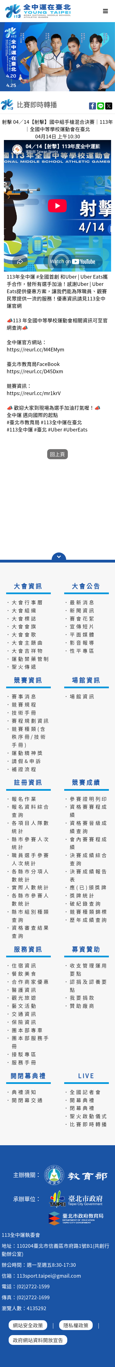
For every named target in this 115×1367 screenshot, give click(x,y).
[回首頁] (38, 6)
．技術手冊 (21, 712)
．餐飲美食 (21, 973)
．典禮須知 (21, 1091)
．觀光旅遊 (21, 997)
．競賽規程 (21, 704)
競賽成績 (86, 782)
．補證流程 (21, 769)
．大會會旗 (21, 626)
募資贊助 (86, 949)
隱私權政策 (75, 1325)
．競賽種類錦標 (86, 911)
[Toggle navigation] (105, 11)
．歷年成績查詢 (86, 919)
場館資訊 (86, 680)
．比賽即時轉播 (86, 1124)
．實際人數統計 (28, 887)
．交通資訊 (21, 1013)
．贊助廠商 (79, 1005)
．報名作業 (21, 798)
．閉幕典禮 (79, 1107)
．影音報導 (79, 642)
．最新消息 (79, 602)
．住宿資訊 (21, 965)
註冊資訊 (28, 782)
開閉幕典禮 (29, 1075)
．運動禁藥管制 (28, 658)
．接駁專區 (21, 1054)
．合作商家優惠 (28, 981)
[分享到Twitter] (108, 105)
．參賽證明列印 (86, 798)
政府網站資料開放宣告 (38, 1339)
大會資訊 (28, 586)
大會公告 (86, 586)
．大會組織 (21, 610)
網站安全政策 (28, 1325)
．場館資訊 (79, 696)
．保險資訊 (21, 1021)
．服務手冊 (21, 1062)
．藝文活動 (21, 1005)
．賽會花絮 (79, 618)
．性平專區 (79, 650)
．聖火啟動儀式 (86, 1115)
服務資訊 (28, 949)
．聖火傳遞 (21, 666)
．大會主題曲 (25, 642)
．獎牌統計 (79, 895)
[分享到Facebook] (92, 105)
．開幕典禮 (79, 1100)
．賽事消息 (21, 696)
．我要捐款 (79, 997)
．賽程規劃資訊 (28, 720)
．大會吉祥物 (25, 650)
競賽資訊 (28, 680)
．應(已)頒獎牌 (86, 887)
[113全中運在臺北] (57, 56)
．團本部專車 (25, 1030)
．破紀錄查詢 (83, 903)
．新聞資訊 (79, 610)
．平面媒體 (79, 634)
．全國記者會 (83, 1091)
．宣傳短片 (79, 626)
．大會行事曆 (25, 602)
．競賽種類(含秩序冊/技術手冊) (26, 736)
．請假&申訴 (24, 760)
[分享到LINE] (100, 105)
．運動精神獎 (25, 752)
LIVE (86, 1075)
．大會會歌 (21, 634)
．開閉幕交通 (25, 1100)
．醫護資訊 (21, 989)
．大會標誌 (21, 618)
